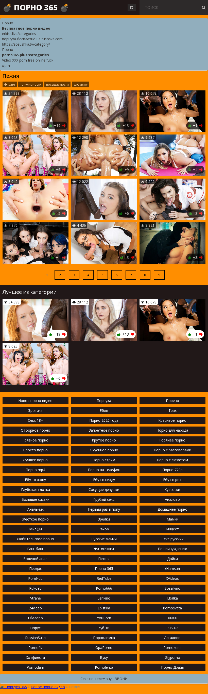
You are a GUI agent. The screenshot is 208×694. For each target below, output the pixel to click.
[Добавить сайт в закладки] (132, 7)
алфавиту (81, 84)
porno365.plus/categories (25, 54)
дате (11, 84)
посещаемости (57, 84)
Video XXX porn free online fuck (27, 60)
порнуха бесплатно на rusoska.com (32, 38)
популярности (30, 84)
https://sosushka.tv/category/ (26, 44)
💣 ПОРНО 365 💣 (36, 7)
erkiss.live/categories (19, 33)
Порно (7, 23)
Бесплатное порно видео (26, 28)
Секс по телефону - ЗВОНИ (104, 678)
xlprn (6, 65)
